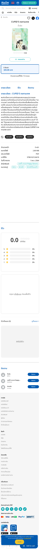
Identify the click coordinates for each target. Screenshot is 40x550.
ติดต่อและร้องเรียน (6, 488)
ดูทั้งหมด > (35, 321)
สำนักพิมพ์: (5, 163)
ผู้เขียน (3, 418)
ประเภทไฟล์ (5, 154)
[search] (3, 8)
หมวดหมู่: (4, 167)
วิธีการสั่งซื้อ (4, 458)
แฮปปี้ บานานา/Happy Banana (28, 164)
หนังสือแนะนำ (5, 408)
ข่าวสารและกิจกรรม (6, 421)
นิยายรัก (9, 137)
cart (18, 3)
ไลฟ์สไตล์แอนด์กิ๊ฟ (6, 448)
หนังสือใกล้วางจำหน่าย (7, 411)
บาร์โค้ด (4, 157)
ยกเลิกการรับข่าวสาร (7, 475)
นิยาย (14, 167)
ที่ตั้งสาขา (4, 498)
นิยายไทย (19, 137)
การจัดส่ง (3, 465)
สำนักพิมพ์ (4, 415)
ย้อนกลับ (5, 17)
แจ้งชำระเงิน (4, 468)
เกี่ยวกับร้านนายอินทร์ (7, 485)
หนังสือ (9, 12)
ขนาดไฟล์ (4, 150)
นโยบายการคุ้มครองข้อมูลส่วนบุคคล (11, 495)
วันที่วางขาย (5, 160)
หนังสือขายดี (4, 401)
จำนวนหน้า (5, 147)
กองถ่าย (30, 137)
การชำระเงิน (4, 461)
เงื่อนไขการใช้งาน (6, 492)
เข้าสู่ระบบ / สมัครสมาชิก (29, 3)
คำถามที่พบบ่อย (5, 472)
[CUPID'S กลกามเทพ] (33, 18)
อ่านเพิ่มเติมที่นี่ (27, 538)
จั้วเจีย (20, 25)
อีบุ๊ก (16, 12)
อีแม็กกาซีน (32, 12)
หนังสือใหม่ (4, 404)
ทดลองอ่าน (21, 59)
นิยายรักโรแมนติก (32, 167)
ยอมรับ (19, 542)
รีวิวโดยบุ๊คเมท (5, 425)
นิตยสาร (22, 12)
